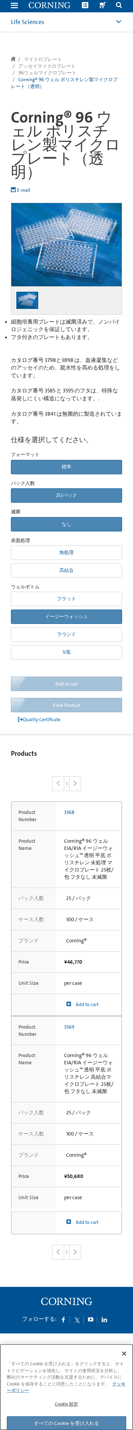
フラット (66, 598)
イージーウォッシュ (66, 616)
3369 (69, 1027)
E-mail (23, 190)
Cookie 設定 (66, 1404)
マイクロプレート (43, 59)
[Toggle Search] (119, 6)
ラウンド (66, 634)
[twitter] (77, 1319)
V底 (67, 652)
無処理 (66, 552)
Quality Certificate (41, 719)
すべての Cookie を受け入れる (66, 1423)
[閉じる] (124, 1353)
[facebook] (63, 1319)
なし (66, 524)
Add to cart (87, 1004)
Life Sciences (27, 22)
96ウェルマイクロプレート (47, 73)
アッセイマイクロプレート (47, 66)
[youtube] (91, 1319)
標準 (66, 467)
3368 (69, 812)
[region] (66, 1387)
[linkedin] (104, 1319)
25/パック (66, 495)
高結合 (66, 570)
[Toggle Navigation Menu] (14, 6)
